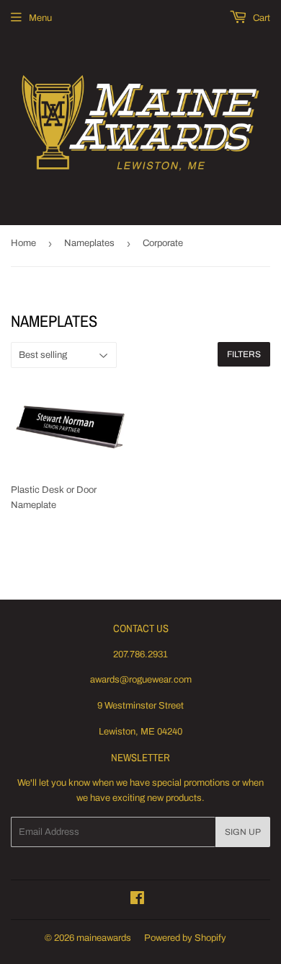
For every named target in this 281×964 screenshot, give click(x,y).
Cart (260, 18)
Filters (244, 354)
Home (23, 243)
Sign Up (243, 832)
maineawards (103, 938)
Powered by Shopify (185, 938)
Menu (40, 18)
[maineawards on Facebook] (137, 900)
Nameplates (89, 243)
